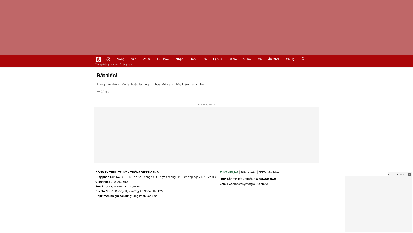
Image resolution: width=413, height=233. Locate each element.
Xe (260, 59)
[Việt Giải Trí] (98, 59)
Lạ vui (217, 59)
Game (232, 59)
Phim (146, 59)
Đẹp (193, 59)
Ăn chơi (273, 59)
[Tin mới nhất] (108, 59)
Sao (133, 59)
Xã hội (290, 59)
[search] (302, 59)
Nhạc (179, 59)
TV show (163, 59)
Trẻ (204, 59)
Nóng (121, 59)
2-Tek (247, 59)
